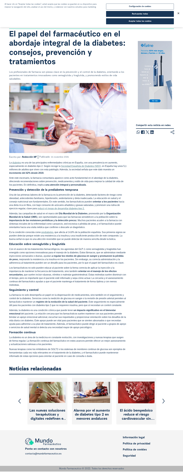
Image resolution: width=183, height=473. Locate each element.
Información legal (134, 437)
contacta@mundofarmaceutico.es (43, 454)
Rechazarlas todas (140, 14)
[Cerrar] (178, 13)
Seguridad (129, 456)
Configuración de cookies (140, 6)
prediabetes (47, 232)
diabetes (16, 162)
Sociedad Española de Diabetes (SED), (81, 166)
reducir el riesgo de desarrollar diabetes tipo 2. (61, 208)
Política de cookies (135, 449)
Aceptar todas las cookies (140, 21)
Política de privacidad (136, 443)
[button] (19, 401)
